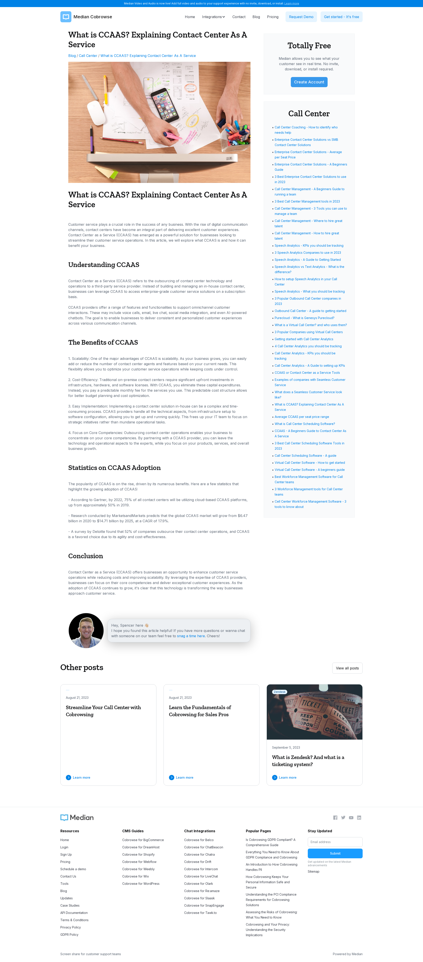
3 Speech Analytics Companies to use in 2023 (308, 252)
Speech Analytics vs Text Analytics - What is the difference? (309, 269)
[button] (214, 17)
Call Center (88, 55)
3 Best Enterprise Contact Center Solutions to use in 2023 (310, 179)
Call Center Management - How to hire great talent (307, 235)
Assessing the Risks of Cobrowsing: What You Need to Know (271, 914)
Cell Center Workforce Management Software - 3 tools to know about (310, 504)
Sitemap (313, 871)
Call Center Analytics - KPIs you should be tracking (305, 355)
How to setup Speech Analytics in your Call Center (306, 281)
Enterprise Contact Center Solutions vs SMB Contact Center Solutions (306, 142)
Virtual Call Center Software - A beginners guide (310, 470)
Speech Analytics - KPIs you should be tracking (309, 245)
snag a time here (191, 636)
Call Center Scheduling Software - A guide (305, 455)
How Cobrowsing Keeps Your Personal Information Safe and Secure (268, 882)
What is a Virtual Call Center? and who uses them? (311, 325)
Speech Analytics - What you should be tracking (310, 291)
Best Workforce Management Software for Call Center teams (309, 479)
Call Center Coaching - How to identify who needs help (306, 129)
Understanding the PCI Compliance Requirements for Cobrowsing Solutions (271, 899)
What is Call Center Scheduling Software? (305, 424)
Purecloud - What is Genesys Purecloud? (304, 318)
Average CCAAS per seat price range (302, 417)
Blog (72, 55)
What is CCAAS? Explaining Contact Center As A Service (148, 55)
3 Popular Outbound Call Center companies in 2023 (308, 301)
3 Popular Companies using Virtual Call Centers (309, 332)
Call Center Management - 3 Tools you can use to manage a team (311, 211)
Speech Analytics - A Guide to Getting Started (308, 259)
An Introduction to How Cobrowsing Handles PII (271, 867)
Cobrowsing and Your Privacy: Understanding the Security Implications (268, 930)
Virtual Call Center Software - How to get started (310, 462)
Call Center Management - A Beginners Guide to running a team (310, 191)
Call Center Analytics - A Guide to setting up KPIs (310, 365)
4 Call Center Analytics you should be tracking (308, 346)
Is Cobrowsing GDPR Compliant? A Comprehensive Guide (270, 842)
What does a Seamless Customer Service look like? (308, 394)
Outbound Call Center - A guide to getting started (310, 311)
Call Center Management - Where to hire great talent (308, 223)
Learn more (291, 3)
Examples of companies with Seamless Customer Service (310, 382)
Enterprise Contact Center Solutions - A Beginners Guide (311, 166)
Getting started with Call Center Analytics (304, 339)
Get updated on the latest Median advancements (329, 863)
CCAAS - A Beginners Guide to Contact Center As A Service (310, 433)
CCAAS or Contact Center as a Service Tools (307, 372)
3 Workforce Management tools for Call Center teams (309, 491)
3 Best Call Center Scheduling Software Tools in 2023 (309, 445)
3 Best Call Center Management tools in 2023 (307, 201)
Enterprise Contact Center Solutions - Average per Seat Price (308, 154)
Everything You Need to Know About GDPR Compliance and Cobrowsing (272, 854)
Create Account (309, 82)
